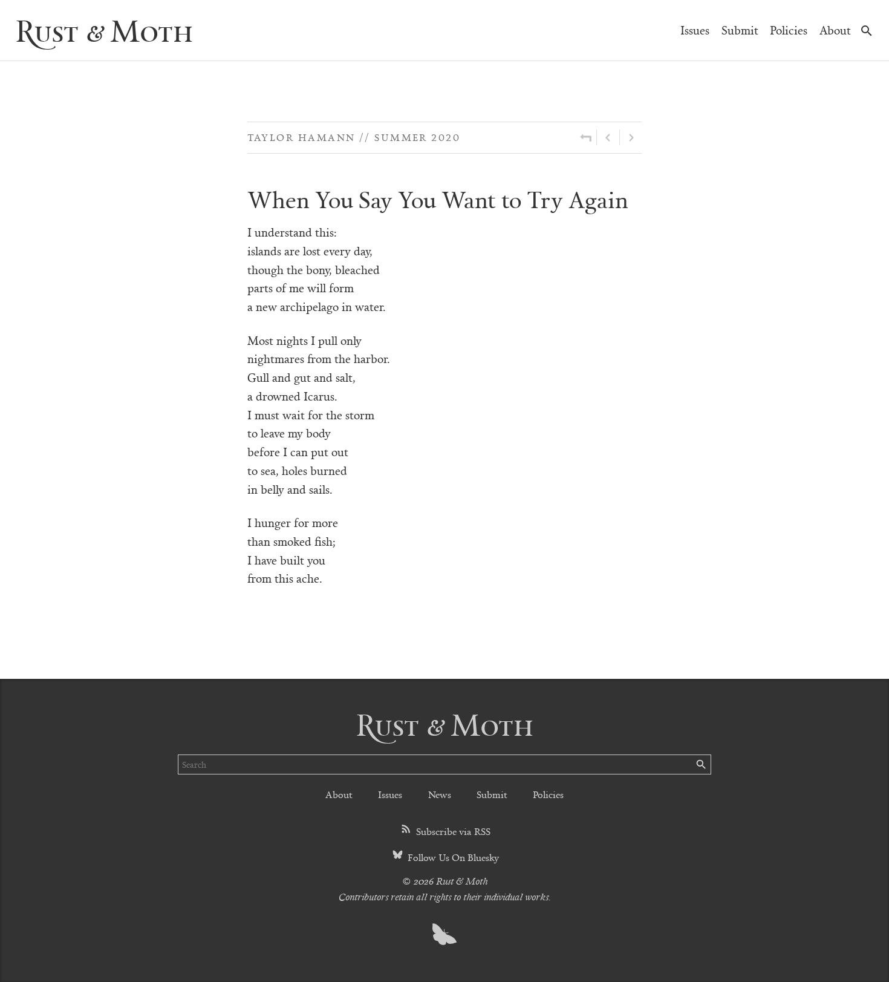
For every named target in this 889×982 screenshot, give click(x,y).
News (439, 794)
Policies (788, 30)
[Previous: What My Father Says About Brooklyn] (608, 137)
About (835, 30)
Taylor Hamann (301, 137)
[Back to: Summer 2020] (586, 137)
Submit (739, 30)
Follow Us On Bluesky (452, 857)
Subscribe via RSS (452, 831)
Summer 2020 (417, 137)
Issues (694, 30)
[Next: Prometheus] (631, 137)
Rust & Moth (104, 30)
